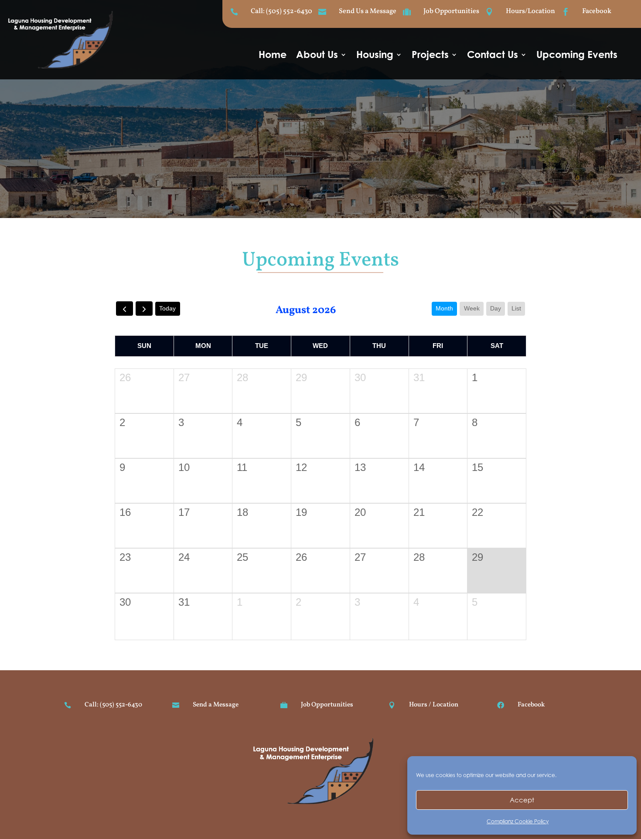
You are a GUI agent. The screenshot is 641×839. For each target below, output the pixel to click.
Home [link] (272, 55)
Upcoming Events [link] (576, 55)
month (444, 308)
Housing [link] (374, 55)
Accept (522, 800)
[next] (144, 308)
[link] (67, 68)
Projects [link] (430, 55)
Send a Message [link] (216, 704)
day (495, 308)
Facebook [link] (596, 11)
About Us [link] (317, 55)
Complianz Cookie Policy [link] (518, 821)
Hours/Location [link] (530, 11)
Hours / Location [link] (433, 704)
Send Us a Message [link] (367, 11)
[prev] (124, 308)
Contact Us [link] (492, 55)
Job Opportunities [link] (451, 11)
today (167, 308)
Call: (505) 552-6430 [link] (281, 11)
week (472, 308)
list (516, 308)
